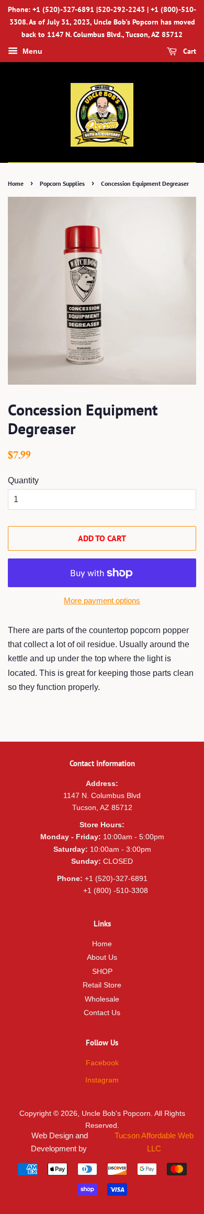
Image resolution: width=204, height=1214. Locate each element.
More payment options (102, 600)
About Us (102, 957)
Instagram (102, 1080)
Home (16, 183)
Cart (188, 51)
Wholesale (102, 999)
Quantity (23, 480)
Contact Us (102, 1013)
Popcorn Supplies (62, 183)
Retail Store (102, 985)
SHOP (102, 971)
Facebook (102, 1063)
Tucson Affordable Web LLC (154, 1142)
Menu (31, 51)
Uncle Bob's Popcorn (116, 1113)
